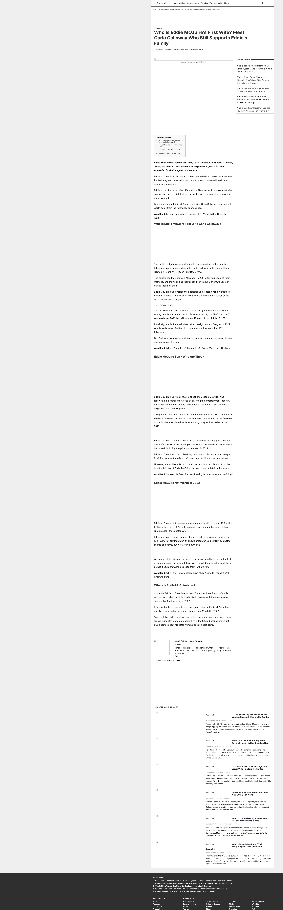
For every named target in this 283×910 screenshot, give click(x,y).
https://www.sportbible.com (196, 62)
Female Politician (190, 904)
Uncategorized (189, 901)
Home (175, 3)
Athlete (182, 3)
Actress (190, 3)
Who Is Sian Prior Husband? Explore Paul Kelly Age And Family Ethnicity (185, 891)
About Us (156, 904)
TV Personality (215, 3)
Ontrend (161, 3)
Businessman (234, 906)
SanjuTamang (211, 852)
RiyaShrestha (211, 746)
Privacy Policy (158, 909)
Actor (197, 3)
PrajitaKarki (210, 772)
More (226, 3)
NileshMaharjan (212, 720)
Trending (204, 3)
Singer (208, 909)
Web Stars (256, 904)
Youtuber (255, 906)
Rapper (209, 906)
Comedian (233, 909)
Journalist (161, 9)
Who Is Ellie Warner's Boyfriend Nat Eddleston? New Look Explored (183, 886)
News (185, 906)
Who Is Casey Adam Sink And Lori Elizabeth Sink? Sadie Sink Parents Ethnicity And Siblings (253, 80)
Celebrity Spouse (213, 904)
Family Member (258, 901)
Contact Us (157, 906)
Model (231, 904)
